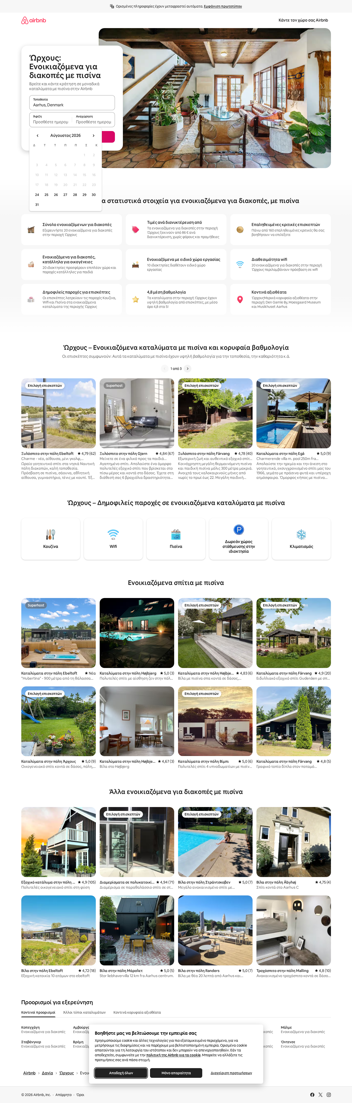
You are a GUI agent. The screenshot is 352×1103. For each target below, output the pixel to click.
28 (75, 195)
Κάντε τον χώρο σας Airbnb (303, 20)
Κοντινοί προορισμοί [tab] (38, 1012)
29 (84, 195)
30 (94, 195)
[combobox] (72, 105)
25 (46, 195)
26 (56, 195)
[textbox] (50, 122)
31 (37, 204)
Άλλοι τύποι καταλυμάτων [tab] (84, 1012)
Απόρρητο (63, 1095)
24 (37, 195)
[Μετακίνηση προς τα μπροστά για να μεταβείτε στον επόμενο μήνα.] (93, 135)
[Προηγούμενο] (165, 369)
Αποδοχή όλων (121, 1073)
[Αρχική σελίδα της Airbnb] (33, 20)
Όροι (80, 1095)
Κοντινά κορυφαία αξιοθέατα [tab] (137, 1012)
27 (65, 195)
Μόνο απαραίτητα (176, 1073)
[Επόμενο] (187, 369)
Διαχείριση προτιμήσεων (231, 1073)
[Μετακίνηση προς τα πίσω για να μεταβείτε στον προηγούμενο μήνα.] (37, 135)
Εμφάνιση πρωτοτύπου (223, 6)
